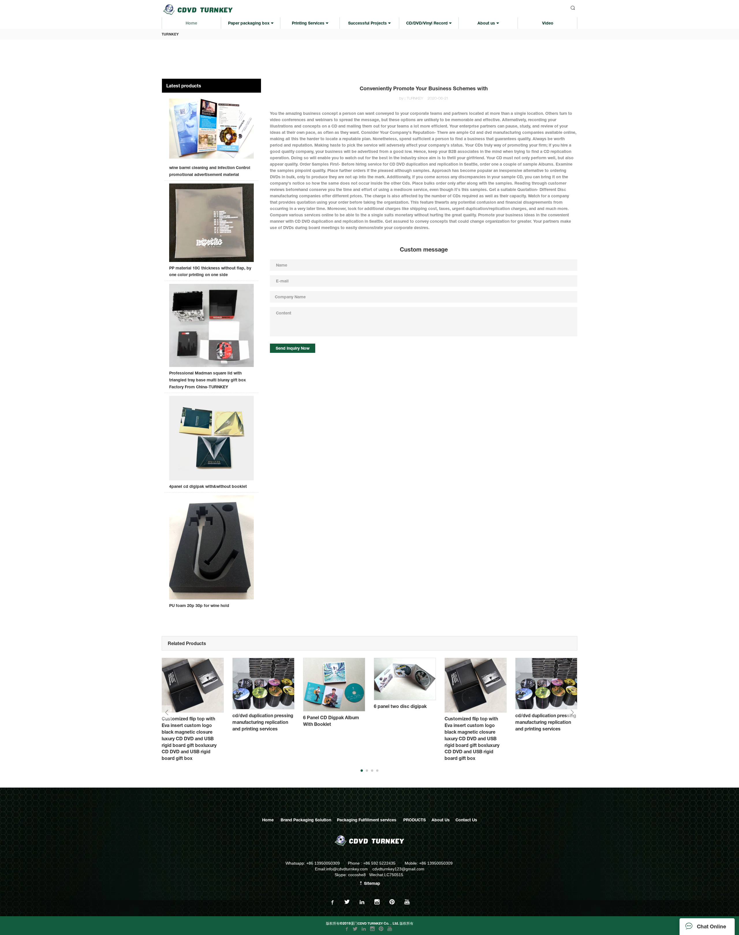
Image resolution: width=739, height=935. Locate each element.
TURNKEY (170, 34)
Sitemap (371, 883)
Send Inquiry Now (292, 348)
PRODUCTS (414, 819)
